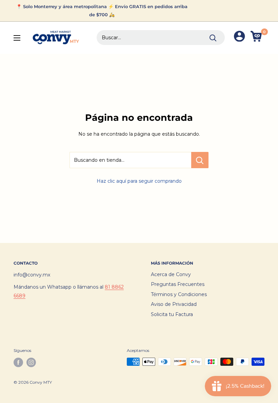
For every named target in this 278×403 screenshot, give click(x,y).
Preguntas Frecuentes (177, 284)
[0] (257, 38)
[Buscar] (212, 37)
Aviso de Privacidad (174, 304)
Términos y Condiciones (179, 294)
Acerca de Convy (171, 274)
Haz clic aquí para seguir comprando (139, 181)
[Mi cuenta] (239, 38)
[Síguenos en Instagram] (31, 362)
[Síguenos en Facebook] (18, 362)
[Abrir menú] (17, 38)
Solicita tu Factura (172, 314)
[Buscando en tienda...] (200, 160)
